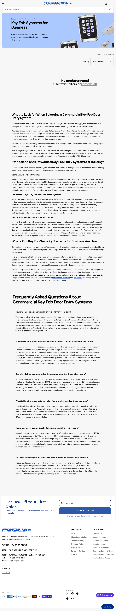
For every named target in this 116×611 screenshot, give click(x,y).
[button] (3, 3)
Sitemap (74, 554)
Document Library (100, 537)
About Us (6, 573)
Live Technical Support (102, 558)
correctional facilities (61, 277)
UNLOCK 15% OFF (85, 510)
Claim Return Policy (79, 537)
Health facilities (69, 262)
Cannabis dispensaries (21, 269)
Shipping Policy (77, 544)
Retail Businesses (38, 269)
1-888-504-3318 (17, 558)
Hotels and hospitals (89, 272)
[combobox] (58, 9)
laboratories (85, 262)
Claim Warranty (77, 540)
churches (78, 277)
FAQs (73, 533)
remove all (89, 84)
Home (13, 19)
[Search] (111, 9)
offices (14, 259)
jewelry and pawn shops (57, 269)
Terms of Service (78, 551)
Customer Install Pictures (103, 554)
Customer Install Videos (103, 551)
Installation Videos (100, 540)
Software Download (101, 547)
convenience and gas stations (83, 269)
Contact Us (97, 533)
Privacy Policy (77, 547)
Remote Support (99, 544)
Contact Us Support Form (13, 561)
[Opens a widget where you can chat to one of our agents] (107, 607)
